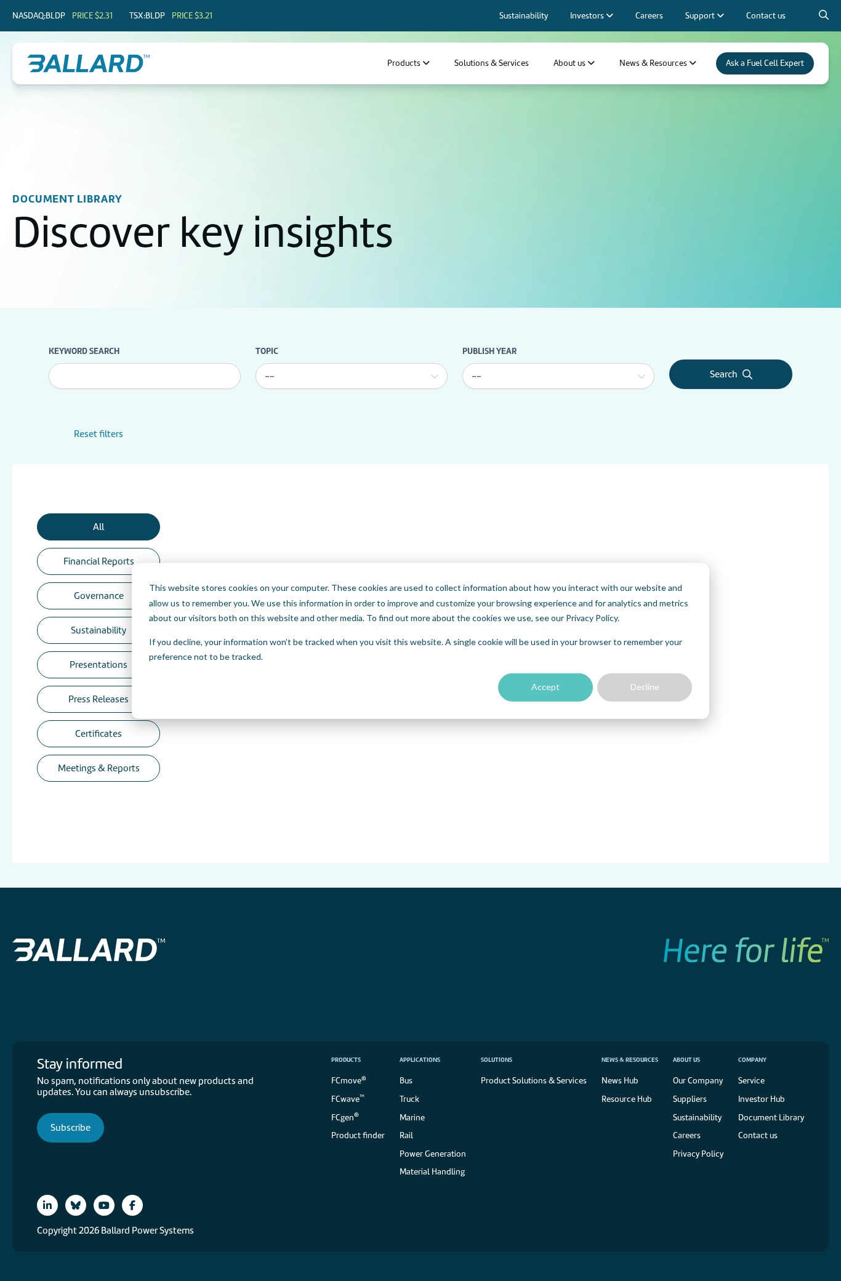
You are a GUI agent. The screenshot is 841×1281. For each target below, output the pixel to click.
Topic (267, 350)
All (98, 527)
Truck (409, 1099)
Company (752, 1059)
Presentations (98, 665)
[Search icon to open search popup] (824, 15)
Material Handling (432, 1172)
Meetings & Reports (99, 768)
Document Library (771, 1117)
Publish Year (489, 350)
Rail (406, 1135)
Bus (406, 1080)
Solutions (496, 1059)
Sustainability (98, 630)
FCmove (348, 1080)
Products (346, 1059)
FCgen (345, 1116)
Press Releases (98, 699)
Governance (99, 596)
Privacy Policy (592, 617)
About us (686, 1059)
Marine (412, 1117)
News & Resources (630, 1059)
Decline (644, 686)
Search (724, 374)
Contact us (758, 1135)
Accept (545, 686)
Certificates (98, 734)
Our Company (698, 1080)
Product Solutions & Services (534, 1080)
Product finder (358, 1135)
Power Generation (433, 1154)
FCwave (347, 1098)
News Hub (620, 1080)
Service (751, 1080)
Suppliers (690, 1099)
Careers (687, 1135)
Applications (420, 1059)
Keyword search (84, 350)
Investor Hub (761, 1099)
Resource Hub (627, 1099)
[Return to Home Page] (88, 63)
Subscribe (70, 1128)
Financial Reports (98, 561)
